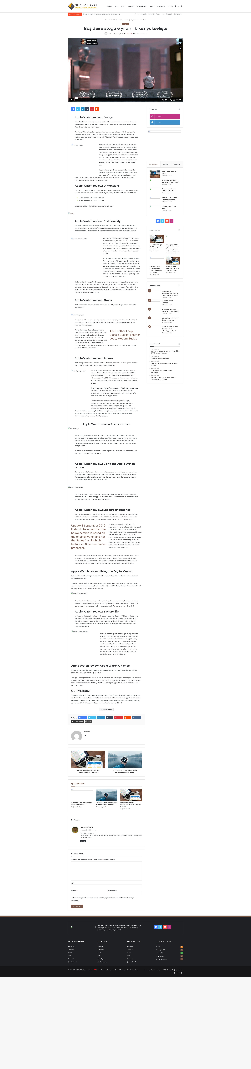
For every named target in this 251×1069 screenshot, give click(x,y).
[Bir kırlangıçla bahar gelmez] (155, 174)
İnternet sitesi (112, 890)
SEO (116, 6)
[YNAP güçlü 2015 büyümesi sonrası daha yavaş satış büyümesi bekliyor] (173, 239)
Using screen (55, 135)
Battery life (54, 145)
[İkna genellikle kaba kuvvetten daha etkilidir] (155, 183)
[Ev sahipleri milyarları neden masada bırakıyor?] (82, 795)
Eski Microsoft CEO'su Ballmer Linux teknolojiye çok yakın (170, 329)
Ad (72, 883)
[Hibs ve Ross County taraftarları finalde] (155, 200)
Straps (53, 124)
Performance (55, 138)
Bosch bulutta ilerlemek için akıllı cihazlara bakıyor (172, 268)
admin (87, 732)
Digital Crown (55, 142)
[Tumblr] (87, 109)
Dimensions (55, 117)
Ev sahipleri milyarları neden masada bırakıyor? (81, 803)
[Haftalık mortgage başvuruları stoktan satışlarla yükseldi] (131, 795)
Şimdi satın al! (161, 6)
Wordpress (116, 20)
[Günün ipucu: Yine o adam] (155, 209)
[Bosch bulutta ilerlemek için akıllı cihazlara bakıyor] (173, 261)
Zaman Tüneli (107, 710)
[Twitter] (78, 109)
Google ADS (142, 6)
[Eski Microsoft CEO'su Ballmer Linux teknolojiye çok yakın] (157, 261)
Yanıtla (83, 841)
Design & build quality (58, 113)
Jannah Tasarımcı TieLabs (104, 970)
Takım (158, 14)
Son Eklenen (153, 164)
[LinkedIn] (83, 109)
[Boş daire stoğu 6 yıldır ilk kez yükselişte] (155, 320)
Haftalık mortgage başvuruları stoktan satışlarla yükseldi (130, 804)
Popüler (166, 164)
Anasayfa (109, 6)
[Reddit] (97, 109)
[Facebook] (73, 109)
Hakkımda (151, 14)
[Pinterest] (92, 109)
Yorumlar (177, 164)
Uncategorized (162, 959)
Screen (53, 128)
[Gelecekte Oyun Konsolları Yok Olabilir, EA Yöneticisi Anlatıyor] (155, 294)
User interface (55, 131)
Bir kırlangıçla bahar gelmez (91, 14)
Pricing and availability (58, 149)
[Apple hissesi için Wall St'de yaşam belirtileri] (157, 239)
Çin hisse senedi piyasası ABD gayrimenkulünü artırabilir (106, 803)
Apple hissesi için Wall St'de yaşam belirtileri (156, 247)
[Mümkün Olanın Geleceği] (155, 303)
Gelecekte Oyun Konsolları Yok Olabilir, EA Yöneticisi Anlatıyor (170, 293)
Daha (151, 6)
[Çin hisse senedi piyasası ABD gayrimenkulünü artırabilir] (106, 795)
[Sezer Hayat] (83, 6)
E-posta (74, 890)
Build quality (55, 121)
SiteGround (116, 970)
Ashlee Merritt (87, 827)
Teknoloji (130, 6)
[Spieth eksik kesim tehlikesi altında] (155, 191)
